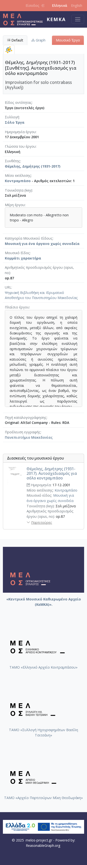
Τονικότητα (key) (18, 190)
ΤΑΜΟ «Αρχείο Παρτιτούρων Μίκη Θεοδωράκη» (43, 797)
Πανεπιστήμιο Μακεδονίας (29, 437)
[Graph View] (8, 49)
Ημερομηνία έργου (20, 131)
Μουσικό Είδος (17, 253)
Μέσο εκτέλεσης (18, 175)
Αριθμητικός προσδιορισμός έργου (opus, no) (39, 270)
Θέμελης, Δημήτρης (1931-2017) (32, 166)
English (76, 5)
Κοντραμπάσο (18, 180)
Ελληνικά (59, 5)
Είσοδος (32, 5)
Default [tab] (16, 40)
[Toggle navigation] (77, 19)
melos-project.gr (39, 840)
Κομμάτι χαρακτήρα (23, 258)
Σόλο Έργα (14, 122)
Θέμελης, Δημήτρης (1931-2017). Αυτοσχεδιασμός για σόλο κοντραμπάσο (52, 473)
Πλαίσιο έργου (17, 307)
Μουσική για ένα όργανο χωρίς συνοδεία (42, 243)
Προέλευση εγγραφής (23, 432)
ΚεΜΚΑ (56, 19)
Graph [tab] (40, 40)
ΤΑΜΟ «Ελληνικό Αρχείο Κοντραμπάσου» (43, 667)
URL (8, 287)
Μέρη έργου (15, 204)
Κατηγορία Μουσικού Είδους (29, 238)
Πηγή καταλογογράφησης (26, 417)
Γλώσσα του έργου (20, 146)
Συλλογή (12, 117)
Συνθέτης (12, 161)
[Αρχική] (25, 19)
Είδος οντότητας (18, 102)
